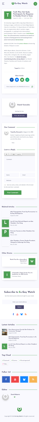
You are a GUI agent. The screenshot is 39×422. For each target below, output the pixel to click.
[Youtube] (17, 314)
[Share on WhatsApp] (27, 80)
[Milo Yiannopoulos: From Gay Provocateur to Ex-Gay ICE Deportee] (5, 214)
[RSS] (25, 314)
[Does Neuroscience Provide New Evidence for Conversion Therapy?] (4, 332)
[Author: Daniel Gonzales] (12, 104)
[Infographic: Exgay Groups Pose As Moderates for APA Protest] (19, 274)
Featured (6, 360)
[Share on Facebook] (12, 80)
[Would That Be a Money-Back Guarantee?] (19, 261)
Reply (13, 142)
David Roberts (15, 394)
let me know (19, 40)
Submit (20, 307)
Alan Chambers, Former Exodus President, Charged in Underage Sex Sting (22, 241)
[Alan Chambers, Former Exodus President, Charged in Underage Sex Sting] (5, 243)
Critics (23, 68)
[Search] (35, 4)
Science (15, 360)
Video (5, 364)
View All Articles (19, 115)
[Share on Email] (22, 80)
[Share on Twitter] (17, 80)
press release (24, 43)
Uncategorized (25, 360)
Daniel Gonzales (23, 105)
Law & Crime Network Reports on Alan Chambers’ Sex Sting (21, 222)
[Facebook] (13, 314)
